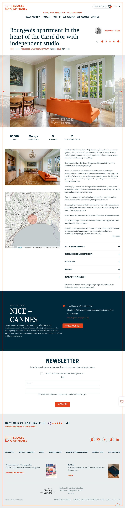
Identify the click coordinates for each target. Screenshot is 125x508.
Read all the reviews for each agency (20, 427)
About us (95, 17)
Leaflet (20, 247)
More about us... (72, 326)
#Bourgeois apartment (30, 49)
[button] (32, 219)
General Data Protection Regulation (88, 500)
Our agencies (83, 17)
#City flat (44, 49)
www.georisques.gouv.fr (86, 287)
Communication (55, 452)
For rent (57, 17)
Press (41, 452)
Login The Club (114, 452)
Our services (69, 17)
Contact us (9, 452)
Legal (109, 500)
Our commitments (74, 13)
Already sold (98, 452)
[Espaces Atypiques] (16, 9)
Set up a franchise (27, 452)
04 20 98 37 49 (72, 314)
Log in (70, 475)
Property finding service (77, 452)
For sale (46, 17)
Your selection (102, 6)
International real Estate (54, 13)
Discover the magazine (15, 473)
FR (115, 6)
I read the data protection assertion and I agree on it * (65, 373)
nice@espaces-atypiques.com (78, 318)
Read (62, 377)
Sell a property (33, 17)
